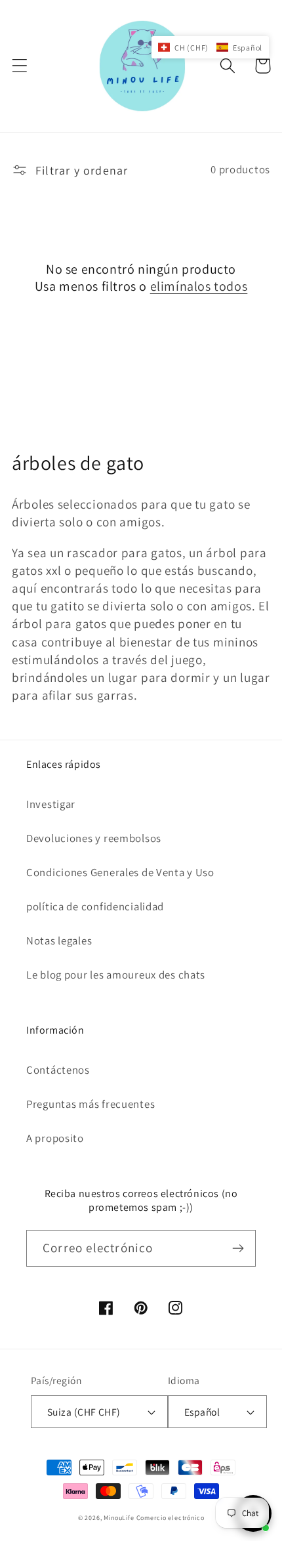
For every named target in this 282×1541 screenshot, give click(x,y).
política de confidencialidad (95, 906)
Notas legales (59, 940)
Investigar (50, 804)
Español (202, 1411)
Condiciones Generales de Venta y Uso (120, 872)
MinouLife (119, 1517)
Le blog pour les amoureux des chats (115, 974)
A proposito (55, 1138)
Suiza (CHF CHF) (84, 1411)
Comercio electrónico (170, 1517)
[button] (20, 66)
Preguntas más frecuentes (90, 1104)
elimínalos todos (199, 286)
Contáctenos (58, 1070)
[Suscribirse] (237, 1248)
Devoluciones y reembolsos (93, 838)
